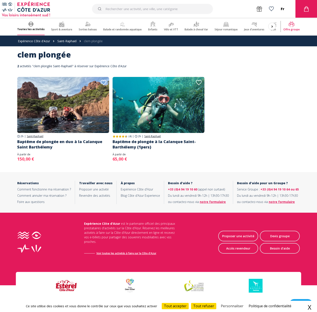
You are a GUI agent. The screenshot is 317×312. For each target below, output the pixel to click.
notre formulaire (213, 202)
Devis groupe (280, 236)
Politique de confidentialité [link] (270, 306)
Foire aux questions (31, 202)
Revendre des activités (94, 195)
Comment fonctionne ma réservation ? (44, 189)
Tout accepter (175, 306)
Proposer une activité (94, 189)
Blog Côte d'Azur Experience (140, 195)
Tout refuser (203, 306)
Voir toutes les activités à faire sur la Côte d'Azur (126, 253)
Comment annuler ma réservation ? (41, 195)
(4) (130, 136)
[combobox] (152, 9)
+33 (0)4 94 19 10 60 (182, 189)
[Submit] (100, 9)
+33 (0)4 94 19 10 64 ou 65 (280, 189)
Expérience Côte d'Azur (34, 41)
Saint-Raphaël (67, 41)
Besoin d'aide (280, 248)
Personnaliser (232, 306)
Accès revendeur (238, 248)
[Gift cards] (259, 9)
